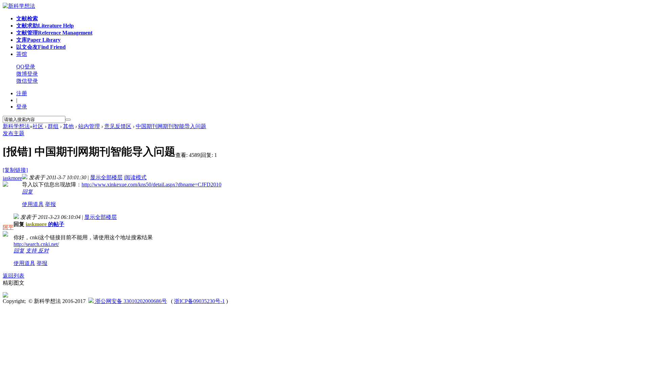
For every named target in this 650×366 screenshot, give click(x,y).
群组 (53, 126)
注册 (21, 93)
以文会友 (41, 47)
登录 (21, 106)
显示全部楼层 (106, 177)
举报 (50, 204)
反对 (43, 250)
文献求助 (45, 25)
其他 (68, 126)
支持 (32, 250)
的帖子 (45, 224)
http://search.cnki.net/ (36, 244)
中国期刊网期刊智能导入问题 (171, 126)
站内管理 (89, 126)
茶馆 (21, 54)
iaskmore (12, 178)
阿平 (8, 227)
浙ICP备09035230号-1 (199, 301)
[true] (68, 120)
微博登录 (27, 74)
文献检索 (27, 18)
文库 (38, 40)
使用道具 (33, 204)
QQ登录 (25, 66)
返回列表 (13, 276)
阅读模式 (136, 177)
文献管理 (54, 33)
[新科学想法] (19, 6)
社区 (37, 126)
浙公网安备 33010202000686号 (130, 301)
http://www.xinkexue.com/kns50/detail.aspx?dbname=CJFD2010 (151, 184)
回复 (27, 192)
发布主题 (13, 133)
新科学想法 (16, 126)
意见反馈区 (117, 126)
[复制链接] (15, 170)
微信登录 (27, 81)
